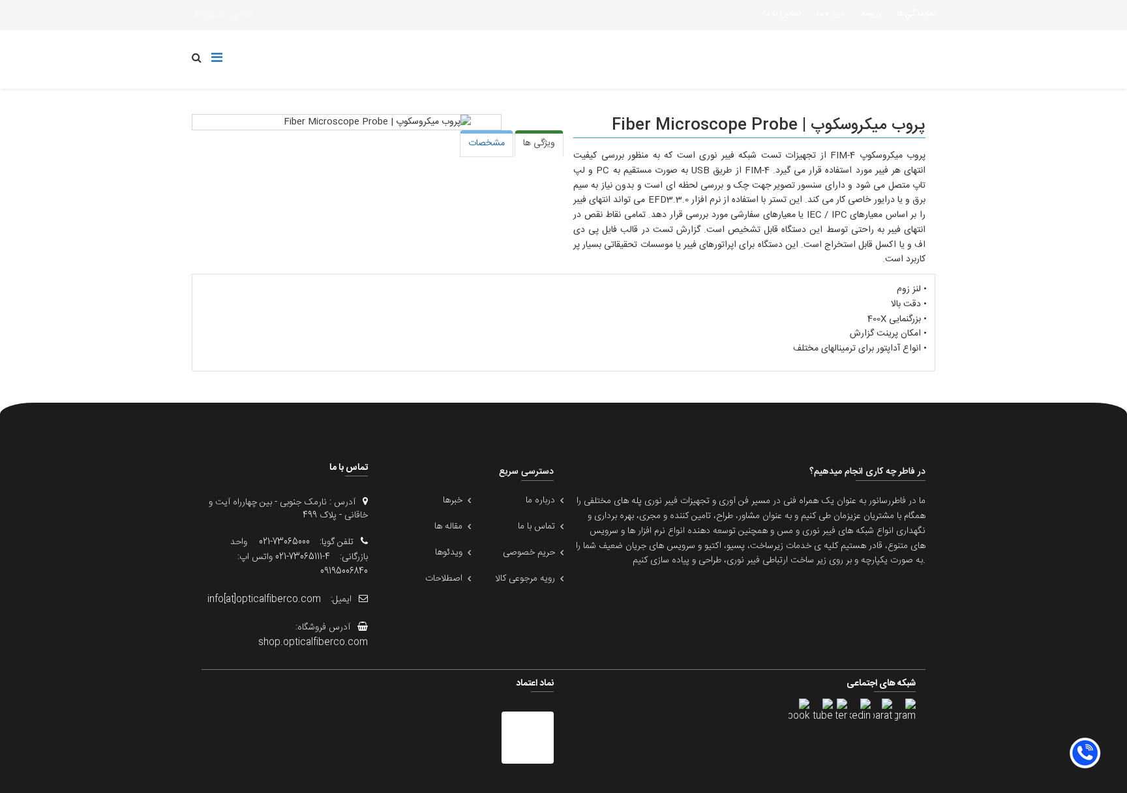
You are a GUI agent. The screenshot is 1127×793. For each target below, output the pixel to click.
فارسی (241, 14)
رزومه (871, 14)
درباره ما (831, 14)
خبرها (452, 500)
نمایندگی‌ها (916, 14)
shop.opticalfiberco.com (313, 642)
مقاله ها (448, 526)
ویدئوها (448, 552)
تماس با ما (782, 14)
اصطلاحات (443, 578)
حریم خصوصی (529, 552)
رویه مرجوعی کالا (525, 578)
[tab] (539, 143)
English (209, 14)
